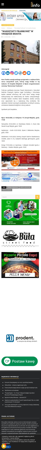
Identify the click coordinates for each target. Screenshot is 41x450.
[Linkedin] (8, 73)
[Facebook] (3, 73)
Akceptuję (6, 447)
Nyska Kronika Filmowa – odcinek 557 (15, 397)
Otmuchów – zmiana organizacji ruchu (16, 385)
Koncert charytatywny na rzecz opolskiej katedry (19, 382)
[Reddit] (24, 73)
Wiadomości (10, 25)
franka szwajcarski (13, 187)
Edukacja (4, 25)
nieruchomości (7, 190)
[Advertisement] (20, 303)
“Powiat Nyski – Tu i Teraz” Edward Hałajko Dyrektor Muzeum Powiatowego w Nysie (20, 394)
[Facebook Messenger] (29, 73)
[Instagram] (12, 73)
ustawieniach (6, 443)
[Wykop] (20, 73)
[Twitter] (16, 73)
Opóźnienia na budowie (12, 390)
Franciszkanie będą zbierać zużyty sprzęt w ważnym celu (21, 387)
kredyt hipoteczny (25, 187)
